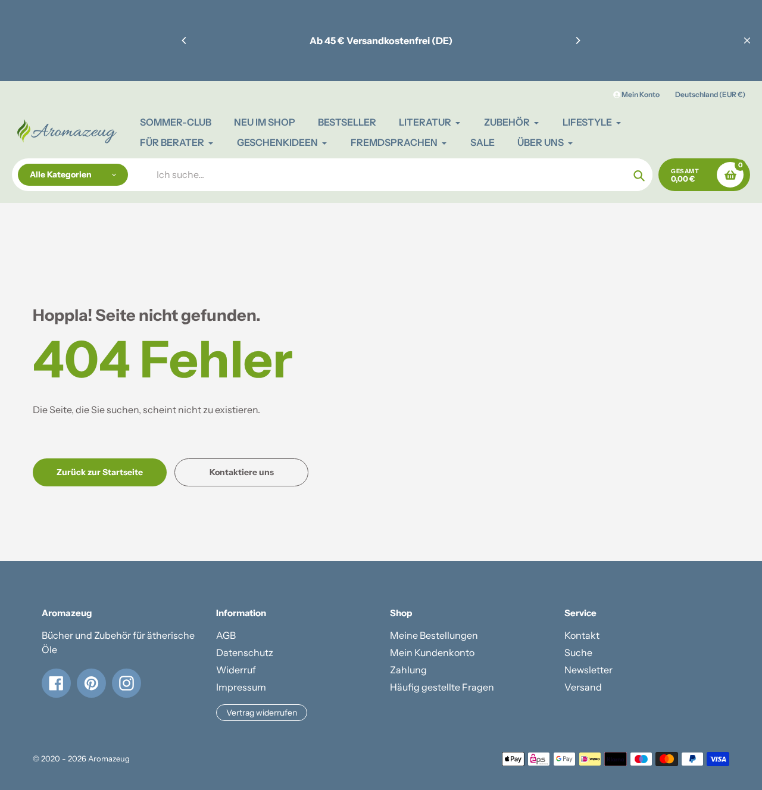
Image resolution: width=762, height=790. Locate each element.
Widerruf (236, 670)
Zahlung (408, 670)
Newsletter (588, 670)
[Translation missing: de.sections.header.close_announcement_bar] (747, 40)
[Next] (577, 40)
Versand (583, 687)
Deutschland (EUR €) (710, 94)
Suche (578, 652)
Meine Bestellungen (434, 635)
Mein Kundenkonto (432, 652)
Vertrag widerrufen (261, 712)
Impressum (241, 687)
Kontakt (581, 635)
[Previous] (184, 40)
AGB (226, 635)
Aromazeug (109, 758)
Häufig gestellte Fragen (442, 687)
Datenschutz (244, 652)
